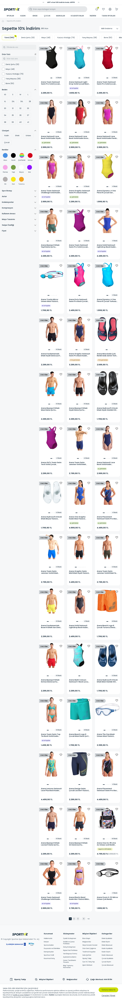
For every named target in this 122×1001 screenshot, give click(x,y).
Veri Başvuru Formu (70, 954)
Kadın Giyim (106, 952)
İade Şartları (86, 955)
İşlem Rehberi (87, 965)
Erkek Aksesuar (107, 945)
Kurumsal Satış (49, 958)
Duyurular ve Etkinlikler (52, 948)
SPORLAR (10, 16)
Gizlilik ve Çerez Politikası (69, 943)
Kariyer (46, 942)
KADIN (22, 16)
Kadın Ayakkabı (107, 948)
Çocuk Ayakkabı (107, 958)
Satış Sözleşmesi (69, 947)
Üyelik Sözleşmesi (69, 938)
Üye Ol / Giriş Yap (88, 962)
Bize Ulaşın (86, 938)
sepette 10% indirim (14, 21)
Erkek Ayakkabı (107, 938)
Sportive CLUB (49, 955)
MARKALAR (60, 16)
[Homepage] (12, 9)
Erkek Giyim (106, 942)
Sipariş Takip (86, 958)
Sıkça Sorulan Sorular (89, 945)
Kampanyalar (49, 952)
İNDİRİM (93, 16)
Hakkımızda (48, 938)
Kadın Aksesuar (107, 955)
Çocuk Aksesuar (107, 965)
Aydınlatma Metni (69, 957)
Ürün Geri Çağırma (89, 948)
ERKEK (35, 16)
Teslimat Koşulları (88, 952)
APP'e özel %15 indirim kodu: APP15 (61, 2)
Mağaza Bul (86, 942)
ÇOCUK (47, 16)
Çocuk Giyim (106, 962)
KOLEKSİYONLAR (77, 16)
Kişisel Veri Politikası (70, 950)
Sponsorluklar (49, 945)
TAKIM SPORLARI (108, 16)
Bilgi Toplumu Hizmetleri (68, 966)
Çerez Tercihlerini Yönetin (69, 961)
